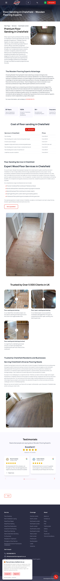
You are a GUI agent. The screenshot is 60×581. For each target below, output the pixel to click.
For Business (7, 536)
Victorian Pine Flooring (10, 528)
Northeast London (35, 523)
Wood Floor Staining (9, 531)
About (45, 512)
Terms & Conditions (49, 536)
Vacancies (46, 533)
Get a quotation (11, 206)
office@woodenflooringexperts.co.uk (16, 556)
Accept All (7, 574)
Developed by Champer (49, 578)
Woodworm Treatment (10, 538)
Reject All (16, 574)
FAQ (45, 523)
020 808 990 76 (30, 99)
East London (33, 536)
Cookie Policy (14, 577)
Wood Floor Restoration (10, 526)
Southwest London (35, 528)
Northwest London (35, 521)
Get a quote (51, 2)
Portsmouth (33, 538)
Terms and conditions (7, 577)
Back (8, 495)
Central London (34, 516)
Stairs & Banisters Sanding (11, 533)
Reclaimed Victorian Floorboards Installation (13, 544)
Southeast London (35, 531)
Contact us (47, 518)
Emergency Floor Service (10, 541)
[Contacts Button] (56, 577)
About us (46, 516)
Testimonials (47, 526)
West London (33, 533)
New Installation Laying (10, 518)
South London (34, 526)
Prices (45, 531)
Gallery (46, 528)
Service (6, 512)
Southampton (33, 541)
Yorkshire (32, 546)
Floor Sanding (8, 516)
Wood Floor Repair (9, 521)
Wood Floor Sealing (9, 523)
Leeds (31, 543)
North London (33, 518)
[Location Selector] (28, 2)
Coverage (33, 512)
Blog (45, 521)
